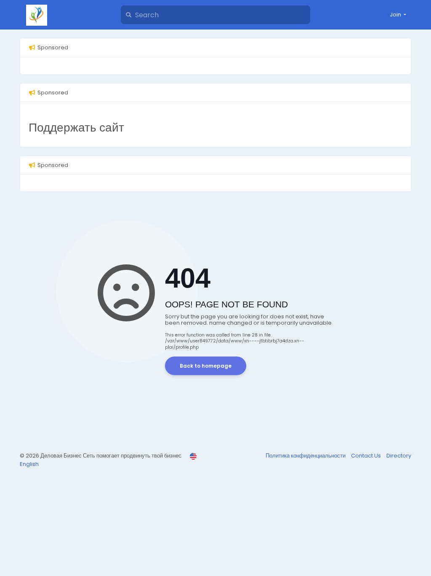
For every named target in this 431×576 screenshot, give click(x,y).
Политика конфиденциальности (306, 456)
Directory (398, 456)
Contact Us (366, 456)
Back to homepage (205, 365)
